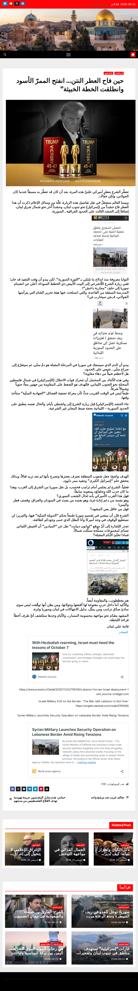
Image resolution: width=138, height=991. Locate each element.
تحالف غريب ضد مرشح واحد (107, 797)
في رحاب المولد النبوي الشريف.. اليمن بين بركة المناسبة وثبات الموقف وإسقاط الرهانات (36, 953)
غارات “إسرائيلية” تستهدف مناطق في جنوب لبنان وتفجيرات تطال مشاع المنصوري (103, 953)
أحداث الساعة (124, 907)
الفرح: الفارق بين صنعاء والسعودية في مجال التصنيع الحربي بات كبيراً (40, 916)
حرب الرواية (58, 944)
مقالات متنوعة (45, 944)
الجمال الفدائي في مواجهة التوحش (69, 851)
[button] (5, 54)
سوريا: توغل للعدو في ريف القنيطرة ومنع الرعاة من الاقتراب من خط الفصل (107, 916)
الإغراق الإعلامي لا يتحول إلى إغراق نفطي (26, 853)
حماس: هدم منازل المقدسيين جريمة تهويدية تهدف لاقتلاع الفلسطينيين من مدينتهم (39, 799)
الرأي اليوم (108, 73)
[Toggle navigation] (68, 54)
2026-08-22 (118, 922)
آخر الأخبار (119, 73)
